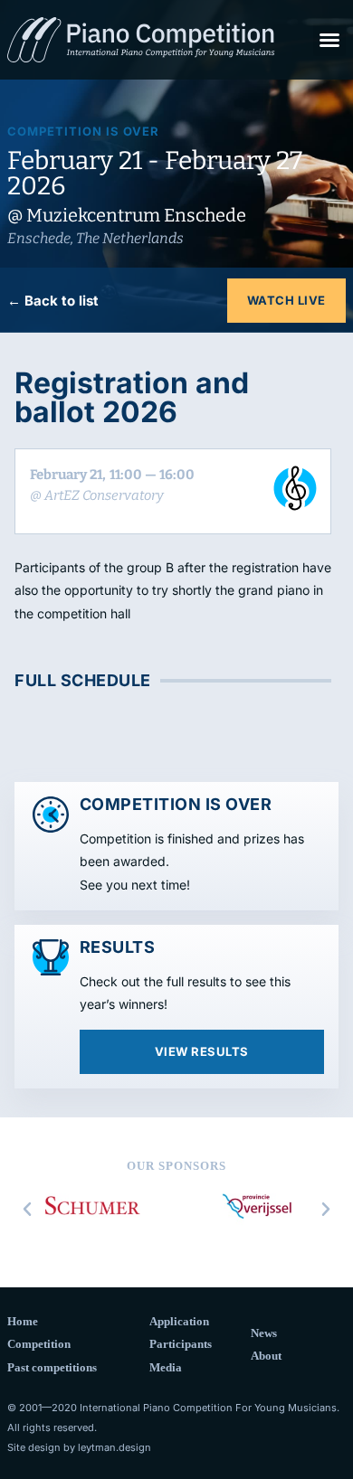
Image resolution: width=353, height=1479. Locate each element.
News (264, 1333)
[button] (329, 40)
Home (22, 1321)
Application (179, 1321)
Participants (180, 1344)
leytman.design (114, 1447)
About (266, 1355)
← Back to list (53, 300)
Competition (39, 1344)
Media (165, 1367)
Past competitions (52, 1367)
